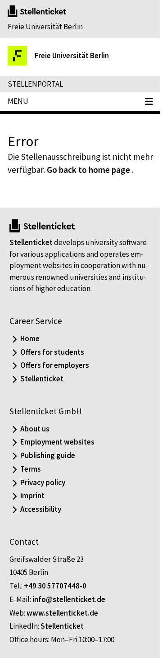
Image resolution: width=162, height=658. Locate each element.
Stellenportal (35, 84)
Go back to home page (88, 169)
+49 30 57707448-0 (55, 586)
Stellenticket (31, 242)
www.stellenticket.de (62, 613)
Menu (18, 101)
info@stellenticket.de (68, 599)
